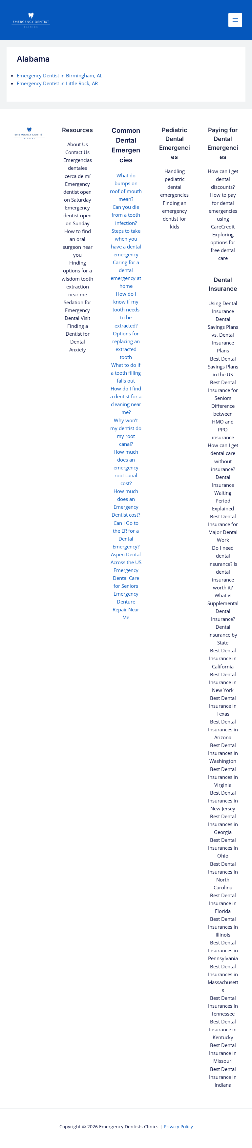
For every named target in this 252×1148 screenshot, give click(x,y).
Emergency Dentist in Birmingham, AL (59, 75)
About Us (77, 144)
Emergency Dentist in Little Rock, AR (57, 83)
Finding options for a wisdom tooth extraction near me (77, 278)
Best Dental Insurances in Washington (223, 753)
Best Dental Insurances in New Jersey (223, 800)
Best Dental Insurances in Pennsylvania (223, 950)
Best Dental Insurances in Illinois (223, 927)
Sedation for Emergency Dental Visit (77, 310)
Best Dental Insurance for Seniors (223, 390)
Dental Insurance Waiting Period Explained (223, 493)
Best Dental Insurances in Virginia (223, 777)
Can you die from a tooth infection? (126, 215)
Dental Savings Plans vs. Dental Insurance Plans (223, 335)
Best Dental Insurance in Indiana (223, 1077)
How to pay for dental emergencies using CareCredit (223, 210)
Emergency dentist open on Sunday (77, 215)
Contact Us (77, 152)
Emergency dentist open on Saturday (77, 192)
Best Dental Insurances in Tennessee (223, 1006)
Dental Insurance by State (222, 634)
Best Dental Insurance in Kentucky (223, 1029)
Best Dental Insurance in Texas (223, 706)
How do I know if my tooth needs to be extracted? (126, 309)
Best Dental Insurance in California (223, 658)
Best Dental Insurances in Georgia (223, 824)
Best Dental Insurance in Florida (223, 903)
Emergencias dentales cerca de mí (77, 168)
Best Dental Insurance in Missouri (223, 1053)
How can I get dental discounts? (223, 179)
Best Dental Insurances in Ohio (223, 848)
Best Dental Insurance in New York (223, 682)
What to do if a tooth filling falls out (126, 373)
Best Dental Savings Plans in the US (223, 366)
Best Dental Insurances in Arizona (223, 729)
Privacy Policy (178, 1126)
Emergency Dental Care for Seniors (126, 578)
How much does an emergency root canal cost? (126, 467)
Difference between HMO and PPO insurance (223, 422)
